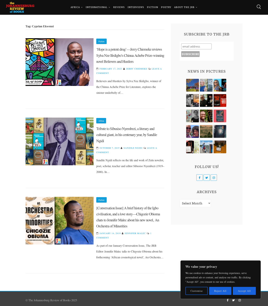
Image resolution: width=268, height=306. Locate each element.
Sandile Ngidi (133, 147)
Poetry (166, 7)
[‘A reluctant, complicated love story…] (206, 85)
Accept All (244, 291)
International (96, 7)
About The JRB (184, 7)
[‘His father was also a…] (192, 147)
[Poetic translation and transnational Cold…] (219, 131)
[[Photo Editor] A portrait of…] (206, 147)
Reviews (119, 7)
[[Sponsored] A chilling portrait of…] (219, 100)
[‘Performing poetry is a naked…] (192, 116)
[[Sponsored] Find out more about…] (219, 116)
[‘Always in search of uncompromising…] (192, 100)
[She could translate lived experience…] (192, 131)
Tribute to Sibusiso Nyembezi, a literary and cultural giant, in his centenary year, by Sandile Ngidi (126, 134)
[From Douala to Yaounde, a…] (206, 131)
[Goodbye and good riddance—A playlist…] (219, 147)
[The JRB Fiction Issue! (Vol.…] (192, 85)
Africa (75, 7)
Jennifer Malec (135, 233)
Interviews (136, 7)
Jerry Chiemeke (136, 68)
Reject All (220, 291)
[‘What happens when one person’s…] (206, 116)
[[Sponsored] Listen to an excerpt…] (219, 85)
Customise (197, 291)
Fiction (152, 7)
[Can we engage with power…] (206, 100)
